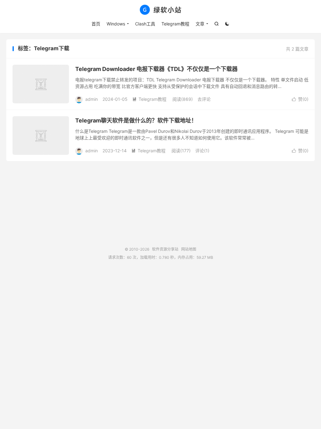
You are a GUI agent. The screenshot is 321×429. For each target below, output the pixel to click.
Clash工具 (145, 23)
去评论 (204, 99)
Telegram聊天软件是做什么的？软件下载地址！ (136, 120)
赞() (300, 99)
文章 (200, 23)
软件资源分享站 (160, 10)
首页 (96, 23)
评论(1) (202, 150)
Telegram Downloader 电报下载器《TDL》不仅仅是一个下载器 (156, 69)
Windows (116, 23)
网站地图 (188, 249)
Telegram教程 (175, 23)
